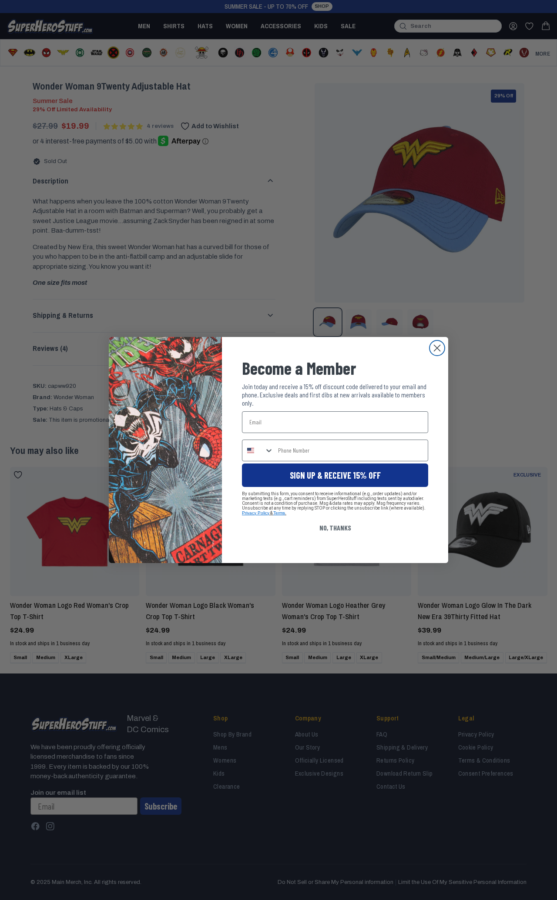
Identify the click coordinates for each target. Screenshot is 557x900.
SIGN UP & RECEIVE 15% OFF (335, 475)
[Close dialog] (437, 348)
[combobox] (258, 450)
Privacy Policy (255, 512)
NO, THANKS (335, 527)
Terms (279, 512)
